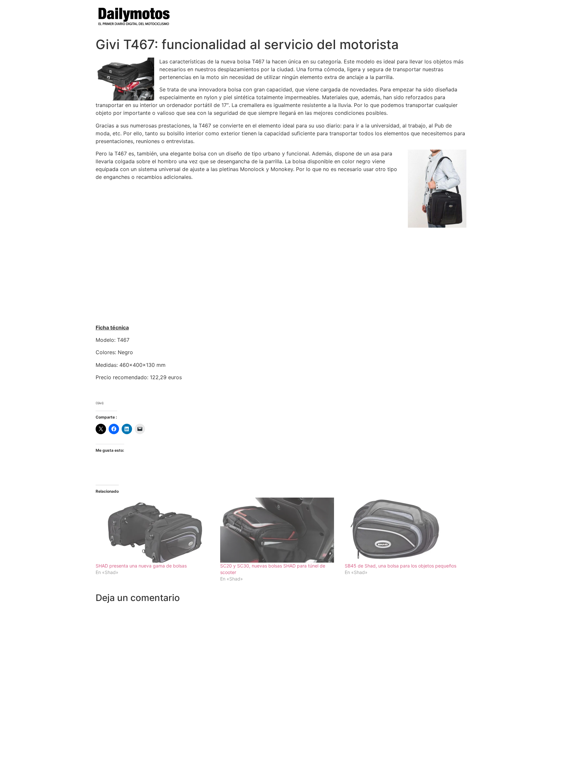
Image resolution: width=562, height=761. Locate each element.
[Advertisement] (281, 273)
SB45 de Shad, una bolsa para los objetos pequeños (400, 565)
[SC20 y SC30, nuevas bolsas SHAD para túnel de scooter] (279, 530)
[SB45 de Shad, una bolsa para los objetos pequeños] (404, 530)
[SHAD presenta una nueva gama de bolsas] (155, 530)
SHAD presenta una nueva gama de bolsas (141, 565)
